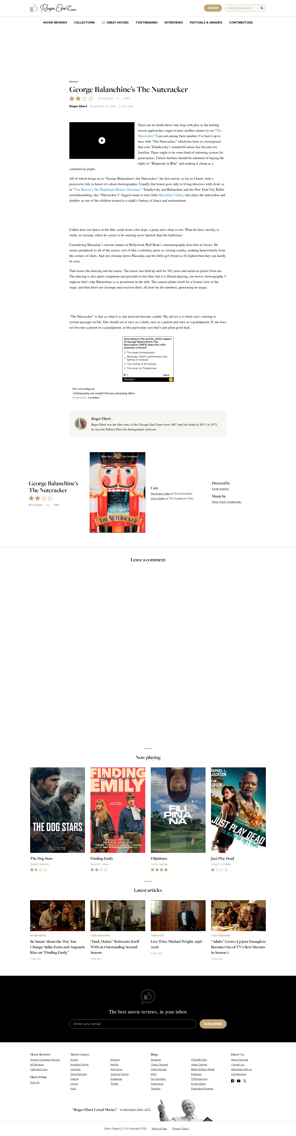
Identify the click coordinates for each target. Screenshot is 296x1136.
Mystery (115, 1059)
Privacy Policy (180, 1128)
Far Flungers (158, 1079)
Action (74, 1059)
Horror (74, 1083)
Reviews (73, 81)
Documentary (78, 1074)
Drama (74, 1079)
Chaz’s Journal (159, 1064)
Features (196, 1074)
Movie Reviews (55, 22)
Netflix (114, 1064)
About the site (239, 1059)
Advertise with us (241, 1069)
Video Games (199, 1064)
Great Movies (118, 22)
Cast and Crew (38, 1069)
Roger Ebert (78, 106)
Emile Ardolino (220, 488)
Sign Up (35, 1082)
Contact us (237, 1064)
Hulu (73, 1088)
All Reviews (37, 1064)
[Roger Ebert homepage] (53, 8)
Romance (116, 1069)
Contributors (241, 22)
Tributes (155, 1088)
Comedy (75, 1069)
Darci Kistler (158, 498)
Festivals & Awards (206, 22)
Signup (212, 8)
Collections (84, 22)
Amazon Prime (79, 1064)
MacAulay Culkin (171, 195)
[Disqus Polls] (148, 611)
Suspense (116, 1079)
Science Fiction (119, 1074)
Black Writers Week (203, 1069)
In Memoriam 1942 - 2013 (135, 1109)
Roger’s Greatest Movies (45, 1059)
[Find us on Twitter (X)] (244, 1080)
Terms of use (159, 1128)
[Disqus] (147, 697)
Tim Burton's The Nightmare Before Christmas (107, 189)
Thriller (114, 1083)
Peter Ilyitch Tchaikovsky (226, 501)
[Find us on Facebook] (232, 1080)
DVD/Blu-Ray (199, 1059)
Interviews (174, 22)
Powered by (79, 397)
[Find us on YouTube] (239, 1081)
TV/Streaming (146, 22)
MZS (153, 1074)
